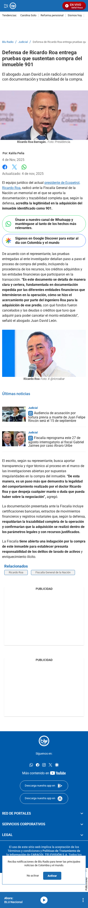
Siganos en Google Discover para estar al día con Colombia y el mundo (46, 240)
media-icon (44, 900)
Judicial (23, 41)
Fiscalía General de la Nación (52, 572)
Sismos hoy (75, 15)
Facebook (4, 169)
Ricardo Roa (16, 572)
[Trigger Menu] (6, 5)
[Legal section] (82, 835)
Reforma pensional (52, 15)
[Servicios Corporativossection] (82, 824)
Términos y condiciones (24, 851)
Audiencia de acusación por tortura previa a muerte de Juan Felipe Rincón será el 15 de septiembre (56, 417)
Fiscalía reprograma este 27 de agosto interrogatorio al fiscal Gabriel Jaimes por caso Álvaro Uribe (56, 442)
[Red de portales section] (82, 813)
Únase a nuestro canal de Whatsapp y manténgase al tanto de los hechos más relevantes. (45, 224)
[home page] (44, 741)
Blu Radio (7, 41)
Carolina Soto (28, 15)
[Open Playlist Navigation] (83, 900)
